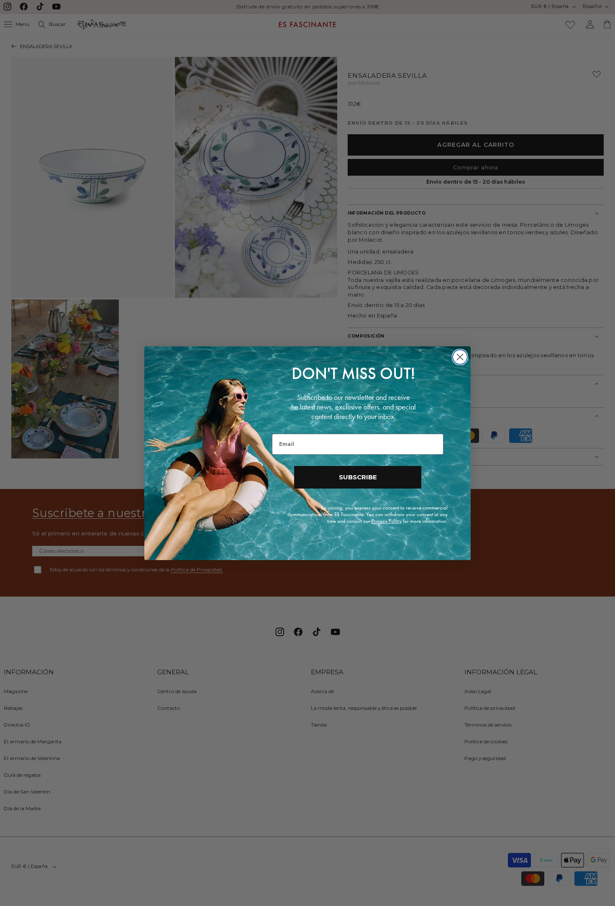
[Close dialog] (460, 357)
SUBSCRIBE (358, 477)
